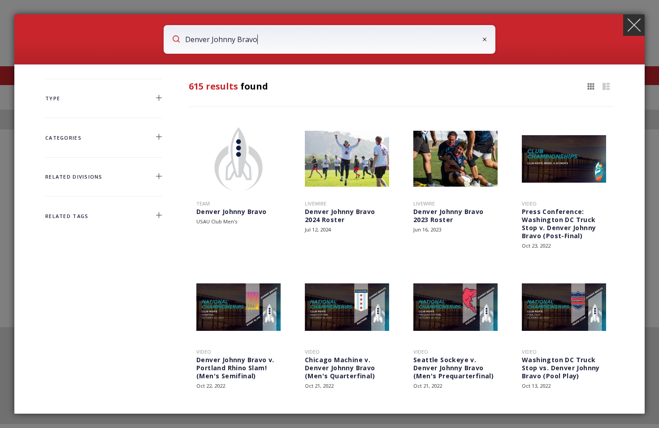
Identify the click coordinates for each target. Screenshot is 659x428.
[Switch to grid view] (590, 87)
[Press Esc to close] (634, 25)
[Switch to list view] (606, 87)
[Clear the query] (484, 39)
